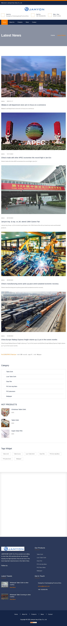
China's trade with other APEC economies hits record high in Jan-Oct (26, 158)
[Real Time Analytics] (33, 622)
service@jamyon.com (44, 586)
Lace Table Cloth (30, 454)
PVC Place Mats (41, 567)
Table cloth (6, 454)
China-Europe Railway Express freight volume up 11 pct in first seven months (29, 340)
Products (20, 22)
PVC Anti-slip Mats (11, 386)
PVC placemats (10, 391)
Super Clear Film (16, 431)
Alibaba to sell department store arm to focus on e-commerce (23, 105)
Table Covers (17, 454)
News (27, 22)
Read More (13, 587)
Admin (3, 101)
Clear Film (9, 381)
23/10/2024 (10, 218)
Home (4, 22)
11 (11, 354)
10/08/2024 (10, 336)
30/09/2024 (10, 280)
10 (9, 354)
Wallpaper (9, 396)
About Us (11, 22)
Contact (34, 22)
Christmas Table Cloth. (18, 409)
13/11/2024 (10, 154)
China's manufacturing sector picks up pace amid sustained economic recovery (30, 284)
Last (15, 354)
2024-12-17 (10, 101)
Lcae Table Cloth (11, 376)
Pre (2, 354)
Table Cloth (9, 371)
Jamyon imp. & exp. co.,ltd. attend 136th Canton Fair (20, 222)
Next (13, 354)
